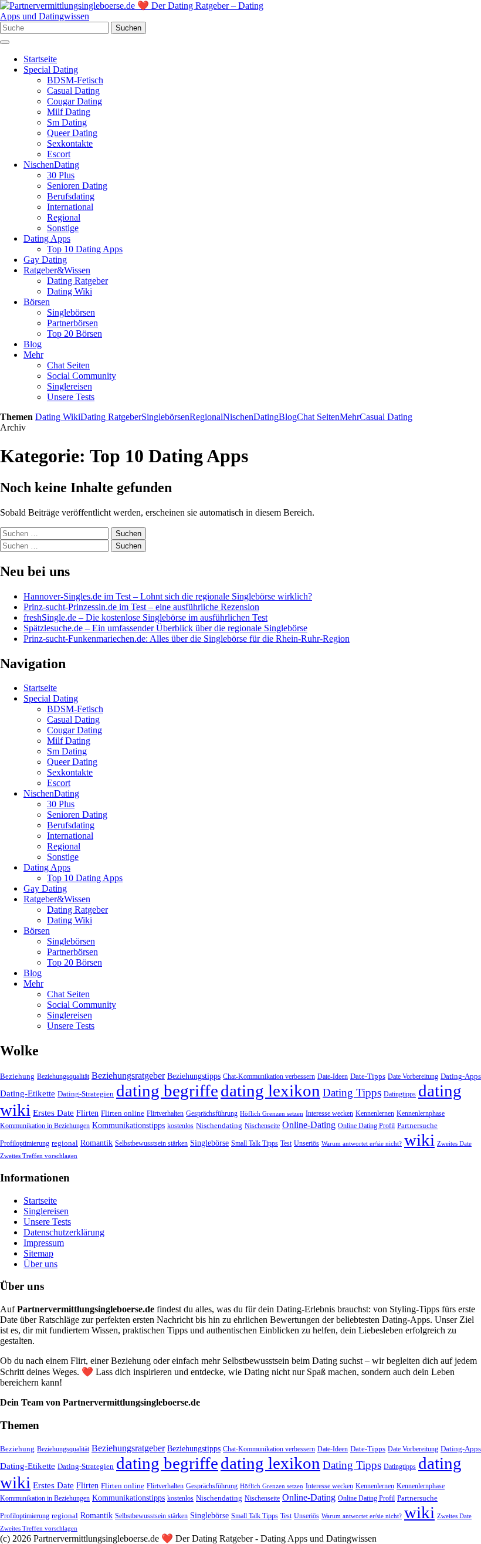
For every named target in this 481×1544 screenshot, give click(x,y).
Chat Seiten (68, 365)
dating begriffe (167, 1090)
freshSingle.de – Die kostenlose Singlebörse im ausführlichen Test (145, 617)
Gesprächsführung (212, 1113)
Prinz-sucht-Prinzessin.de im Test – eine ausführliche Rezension (141, 607)
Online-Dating (309, 1125)
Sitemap (38, 1253)
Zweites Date (454, 1143)
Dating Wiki (69, 291)
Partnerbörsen (72, 323)
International (70, 207)
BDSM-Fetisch (75, 80)
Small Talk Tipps (254, 1143)
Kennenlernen (374, 1113)
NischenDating (51, 165)
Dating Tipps (352, 1092)
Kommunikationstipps (128, 1125)
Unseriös (306, 1143)
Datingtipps (400, 1094)
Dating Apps (46, 238)
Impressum (43, 1243)
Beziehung (17, 1076)
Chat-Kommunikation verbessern (269, 1076)
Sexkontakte (70, 143)
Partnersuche (417, 1125)
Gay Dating (45, 260)
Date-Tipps (367, 1076)
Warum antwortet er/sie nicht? (361, 1143)
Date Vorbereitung (413, 1076)
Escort (58, 154)
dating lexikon (270, 1090)
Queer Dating (72, 133)
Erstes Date (53, 1113)
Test (286, 1143)
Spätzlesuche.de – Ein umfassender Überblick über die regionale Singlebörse (165, 628)
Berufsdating (70, 196)
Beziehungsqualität (63, 1076)
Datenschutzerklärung (63, 1232)
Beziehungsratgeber (128, 1076)
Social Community (81, 376)
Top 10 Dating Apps (85, 249)
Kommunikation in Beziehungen (45, 1126)
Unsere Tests (70, 397)
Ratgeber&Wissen (56, 270)
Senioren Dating (77, 186)
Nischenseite (262, 1126)
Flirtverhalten (165, 1113)
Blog (32, 344)
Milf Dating (68, 112)
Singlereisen (69, 386)
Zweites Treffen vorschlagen (38, 1156)
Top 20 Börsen (74, 333)
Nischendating (219, 1125)
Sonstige (63, 228)
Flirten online (122, 1113)
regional (65, 1143)
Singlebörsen (71, 312)
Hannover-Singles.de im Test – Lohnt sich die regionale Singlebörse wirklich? (167, 596)
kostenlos (180, 1126)
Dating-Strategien (85, 1093)
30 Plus (60, 175)
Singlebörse (209, 1142)
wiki (419, 1139)
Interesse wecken (329, 1113)
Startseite (40, 59)
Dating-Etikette (27, 1093)
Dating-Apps (461, 1076)
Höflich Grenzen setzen (271, 1113)
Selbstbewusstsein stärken (151, 1143)
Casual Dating (73, 91)
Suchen (128, 27)
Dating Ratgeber (77, 281)
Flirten (87, 1113)
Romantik (96, 1142)
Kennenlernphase (421, 1113)
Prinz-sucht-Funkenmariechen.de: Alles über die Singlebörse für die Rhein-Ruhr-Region (186, 639)
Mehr (33, 355)
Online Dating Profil (366, 1126)
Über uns (40, 1264)
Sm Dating (67, 122)
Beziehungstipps (194, 1076)
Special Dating (50, 70)
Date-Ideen (332, 1076)
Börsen (36, 302)
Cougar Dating (74, 101)
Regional (63, 217)
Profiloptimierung (24, 1143)
